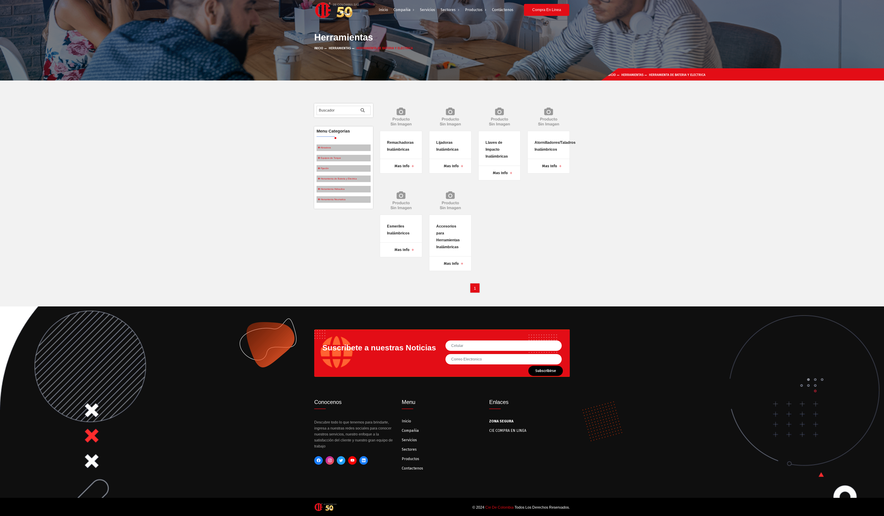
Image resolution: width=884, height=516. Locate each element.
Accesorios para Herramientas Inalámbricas (448, 236)
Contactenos (412, 468)
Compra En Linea (546, 10)
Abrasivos (325, 147)
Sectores (449, 10)
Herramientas (340, 48)
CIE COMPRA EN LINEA (507, 430)
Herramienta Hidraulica (332, 189)
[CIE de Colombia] (336, 10)
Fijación (324, 168)
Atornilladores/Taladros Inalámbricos (555, 146)
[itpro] (325, 507)
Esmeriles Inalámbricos (398, 229)
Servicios (427, 10)
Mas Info (402, 166)
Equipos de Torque (330, 158)
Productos (474, 10)
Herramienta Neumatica (333, 199)
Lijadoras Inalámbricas (447, 146)
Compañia (402, 10)
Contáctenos (502, 10)
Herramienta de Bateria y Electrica (338, 178)
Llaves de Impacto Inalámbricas (497, 149)
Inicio (383, 10)
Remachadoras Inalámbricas (400, 146)
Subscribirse (545, 371)
